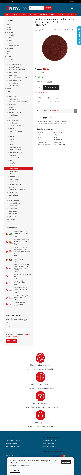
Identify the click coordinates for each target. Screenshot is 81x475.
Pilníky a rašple (14, 182)
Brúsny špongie (14, 171)
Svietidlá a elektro (14, 115)
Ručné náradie (13, 123)
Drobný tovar (12, 96)
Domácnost (10, 32)
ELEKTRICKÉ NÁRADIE (15, 64)
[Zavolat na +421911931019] (8, 1)
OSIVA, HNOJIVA (13, 86)
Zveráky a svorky (15, 158)
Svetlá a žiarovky (14, 99)
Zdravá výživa (13, 206)
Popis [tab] (37, 111)
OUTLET (11, 59)
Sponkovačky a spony (16, 185)
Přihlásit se (11, 341)
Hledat (48, 8)
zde (27, 465)
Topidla (11, 43)
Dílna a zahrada (11, 219)
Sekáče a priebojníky (16, 152)
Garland (9, 56)
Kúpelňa (11, 118)
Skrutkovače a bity (15, 150)
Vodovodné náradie (15, 147)
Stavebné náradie (15, 134)
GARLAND (11, 62)
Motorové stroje (13, 110)
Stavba (9, 30)
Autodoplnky (12, 104)
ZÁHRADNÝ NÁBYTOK (15, 81)
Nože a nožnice (14, 176)
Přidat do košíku (52, 87)
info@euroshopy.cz (14, 455)
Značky (9, 222)
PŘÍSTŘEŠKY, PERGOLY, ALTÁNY (18, 78)
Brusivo (12, 166)
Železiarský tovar (14, 121)
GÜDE (8, 91)
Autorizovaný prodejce (49, 441)
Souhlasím (66, 462)
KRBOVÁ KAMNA (13, 75)
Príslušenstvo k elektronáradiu (18, 102)
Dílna (8, 24)
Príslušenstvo (13, 211)
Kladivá (12, 128)
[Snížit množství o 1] (42, 88)
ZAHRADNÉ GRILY (13, 83)
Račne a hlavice (14, 179)
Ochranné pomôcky (15, 126)
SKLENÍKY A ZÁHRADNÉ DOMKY (17, 70)
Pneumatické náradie (15, 112)
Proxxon (9, 88)
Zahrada (9, 27)
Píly (11, 161)
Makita (8, 51)
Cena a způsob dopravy (13, 441)
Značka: (71, 30)
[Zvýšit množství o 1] (42, 86)
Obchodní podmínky (11, 444)
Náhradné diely (13, 208)
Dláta (11, 174)
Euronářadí (10, 48)
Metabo (9, 54)
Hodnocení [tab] (44, 111)
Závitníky (12, 163)
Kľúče (11, 144)
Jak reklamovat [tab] (53, 111)
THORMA (11, 40)
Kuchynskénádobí (14, 46)
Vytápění (11, 35)
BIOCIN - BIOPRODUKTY (15, 72)
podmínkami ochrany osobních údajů (18, 335)
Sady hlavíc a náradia (16, 131)
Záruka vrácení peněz (48, 444)
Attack (11, 38)
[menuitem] (7, 14)
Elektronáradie (13, 195)
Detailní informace (40, 92)
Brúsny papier (14, 168)
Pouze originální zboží (48, 447)
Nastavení (15, 470)
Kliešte (12, 136)
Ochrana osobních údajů (13, 447)
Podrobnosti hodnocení (59, 30)
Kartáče (12, 142)
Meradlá (12, 139)
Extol (8, 94)
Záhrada (11, 107)
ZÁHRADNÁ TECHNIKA (15, 67)
